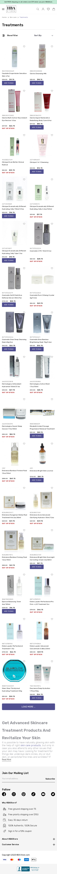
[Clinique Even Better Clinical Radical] (14, 145)
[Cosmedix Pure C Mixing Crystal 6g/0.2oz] (42, 277)
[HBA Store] (11, 9)
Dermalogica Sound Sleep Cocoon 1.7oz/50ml (12, 427)
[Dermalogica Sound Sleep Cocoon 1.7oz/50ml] (14, 409)
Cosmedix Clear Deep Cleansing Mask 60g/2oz (14, 341)
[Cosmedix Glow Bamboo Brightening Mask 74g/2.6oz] (42, 322)
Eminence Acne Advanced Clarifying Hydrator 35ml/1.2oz (42, 516)
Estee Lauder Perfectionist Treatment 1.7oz (12, 647)
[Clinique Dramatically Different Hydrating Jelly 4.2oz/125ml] (42, 189)
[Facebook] (4, 794)
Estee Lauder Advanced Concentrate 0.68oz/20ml (40, 647)
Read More (6, 759)
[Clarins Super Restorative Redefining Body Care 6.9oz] (42, 100)
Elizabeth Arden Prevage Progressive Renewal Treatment (42, 427)
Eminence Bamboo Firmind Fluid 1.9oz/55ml (14, 472)
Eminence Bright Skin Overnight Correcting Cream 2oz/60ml (42, 558)
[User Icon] (43, 9)
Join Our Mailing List (15, 773)
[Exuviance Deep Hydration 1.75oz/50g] (42, 671)
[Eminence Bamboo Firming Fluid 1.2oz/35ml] (14, 540)
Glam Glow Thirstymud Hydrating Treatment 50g (12, 689)
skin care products (31, 745)
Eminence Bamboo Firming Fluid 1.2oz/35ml (14, 558)
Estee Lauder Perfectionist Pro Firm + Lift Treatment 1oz (42, 603)
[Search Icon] (38, 9)
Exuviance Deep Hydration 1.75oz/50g (40, 689)
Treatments (12, 25)
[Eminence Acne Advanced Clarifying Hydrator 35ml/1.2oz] (42, 497)
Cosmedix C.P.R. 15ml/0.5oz (40, 251)
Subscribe (50, 779)
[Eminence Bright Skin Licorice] (42, 453)
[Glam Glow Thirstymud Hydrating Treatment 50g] (14, 671)
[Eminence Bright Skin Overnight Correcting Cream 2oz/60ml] (42, 540)
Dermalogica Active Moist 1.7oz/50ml (40, 385)
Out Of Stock (8, 128)
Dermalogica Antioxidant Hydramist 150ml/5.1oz (11, 385)
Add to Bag (9, 83)
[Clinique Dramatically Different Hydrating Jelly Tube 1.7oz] (14, 233)
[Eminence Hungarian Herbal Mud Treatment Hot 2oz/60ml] (14, 497)
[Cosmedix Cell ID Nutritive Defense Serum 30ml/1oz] (14, 277)
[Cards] (28, 859)
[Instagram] (14, 794)
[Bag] (53, 9)
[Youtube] (43, 794)
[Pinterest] (24, 794)
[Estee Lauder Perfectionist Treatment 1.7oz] (14, 628)
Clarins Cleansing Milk (38, 73)
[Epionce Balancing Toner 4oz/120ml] (14, 584)
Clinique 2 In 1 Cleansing (39, 162)
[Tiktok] (33, 794)
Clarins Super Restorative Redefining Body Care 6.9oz (40, 119)
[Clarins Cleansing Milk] (42, 56)
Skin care (13, 17)
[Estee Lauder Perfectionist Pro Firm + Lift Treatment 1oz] (42, 584)
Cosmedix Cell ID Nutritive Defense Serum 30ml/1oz (12, 296)
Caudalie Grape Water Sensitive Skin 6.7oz (14, 74)
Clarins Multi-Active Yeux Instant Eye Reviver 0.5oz (14, 119)
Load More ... (28, 706)
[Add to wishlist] (24, 46)
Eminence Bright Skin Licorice (41, 471)
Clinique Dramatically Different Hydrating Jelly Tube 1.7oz (14, 252)
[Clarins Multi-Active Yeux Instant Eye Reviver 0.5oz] (14, 100)
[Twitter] (53, 794)
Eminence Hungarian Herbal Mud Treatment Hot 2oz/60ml (14, 516)
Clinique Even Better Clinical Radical (13, 163)
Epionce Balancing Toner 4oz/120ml (11, 603)
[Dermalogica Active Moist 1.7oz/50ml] (42, 366)
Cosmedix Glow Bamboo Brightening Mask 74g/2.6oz (41, 341)
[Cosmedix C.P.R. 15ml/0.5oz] (42, 233)
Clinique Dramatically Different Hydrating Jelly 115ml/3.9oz (14, 207)
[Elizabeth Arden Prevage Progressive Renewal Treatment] (42, 409)
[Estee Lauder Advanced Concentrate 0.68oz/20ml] (42, 628)
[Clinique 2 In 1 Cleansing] (42, 145)
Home (4, 17)
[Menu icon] (4, 9)
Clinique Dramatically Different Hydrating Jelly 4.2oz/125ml (42, 207)
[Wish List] (48, 9)
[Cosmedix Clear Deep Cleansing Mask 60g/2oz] (14, 322)
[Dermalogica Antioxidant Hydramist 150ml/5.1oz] (14, 366)
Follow (6, 789)
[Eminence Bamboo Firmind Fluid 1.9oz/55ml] (14, 453)
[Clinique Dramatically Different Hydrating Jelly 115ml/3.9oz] (14, 189)
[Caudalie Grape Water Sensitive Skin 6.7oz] (14, 56)
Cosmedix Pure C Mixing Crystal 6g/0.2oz (42, 296)
